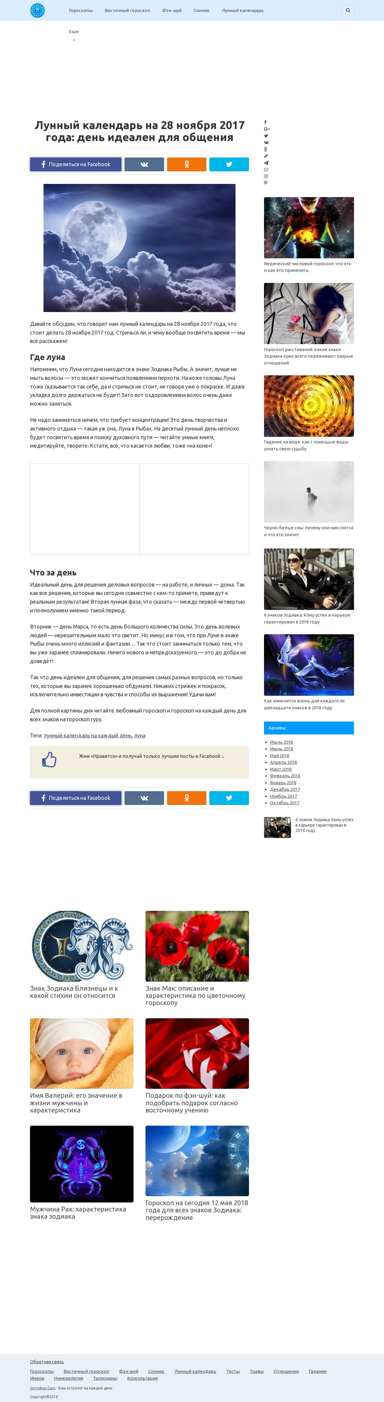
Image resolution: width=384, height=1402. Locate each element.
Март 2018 (281, 769)
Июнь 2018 (281, 748)
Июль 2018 (281, 742)
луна (140, 735)
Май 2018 (279, 755)
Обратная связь (47, 1361)
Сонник (202, 10)
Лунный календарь (243, 10)
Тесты (233, 1371)
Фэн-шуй (172, 10)
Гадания (317, 1371)
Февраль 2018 (285, 775)
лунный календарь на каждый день (88, 735)
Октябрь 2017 (284, 802)
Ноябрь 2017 (283, 796)
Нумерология (68, 1378)
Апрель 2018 (283, 762)
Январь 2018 (283, 782)
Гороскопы (81, 10)
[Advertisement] (336, 66)
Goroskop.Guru (43, 1388)
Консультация (142, 1378)
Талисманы (105, 1378)
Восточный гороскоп (127, 10)
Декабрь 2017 (285, 789)
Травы (257, 1371)
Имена (37, 1378)
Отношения (286, 1371)
